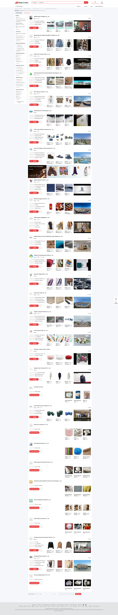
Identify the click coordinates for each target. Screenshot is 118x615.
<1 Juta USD (19, 67)
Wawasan (80, 604)
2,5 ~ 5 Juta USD (20, 73)
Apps (91, 6)
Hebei (18, 96)
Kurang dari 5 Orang (20, 82)
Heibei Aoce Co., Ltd (41, 424)
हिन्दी (78, 606)
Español (45, 606)
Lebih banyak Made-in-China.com (63, 604)
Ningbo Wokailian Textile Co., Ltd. (41, 180)
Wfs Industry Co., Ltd (41, 91)
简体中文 (29, 606)
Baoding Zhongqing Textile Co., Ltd (41, 198)
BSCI (17, 56)
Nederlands (75, 606)
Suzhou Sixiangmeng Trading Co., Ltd (42, 499)
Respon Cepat (19, 46)
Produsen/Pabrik (20, 36)
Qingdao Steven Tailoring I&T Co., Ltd (42, 368)
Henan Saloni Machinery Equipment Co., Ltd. (44, 129)
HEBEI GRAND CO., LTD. (42, 217)
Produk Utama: (32, 22)
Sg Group (38, 387)
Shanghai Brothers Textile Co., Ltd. (41, 556)
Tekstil (18, 17)
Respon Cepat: (32, 116)
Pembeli (78, 6)
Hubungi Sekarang (34, 28)
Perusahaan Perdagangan (21, 34)
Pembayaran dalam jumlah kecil (20, 50)
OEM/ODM (19, 45)
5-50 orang (19, 79)
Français (41, 606)
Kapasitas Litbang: (32, 80)
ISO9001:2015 (19, 61)
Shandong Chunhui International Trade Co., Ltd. (44, 537)
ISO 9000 (18, 59)
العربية (71, 606)
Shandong (18, 97)
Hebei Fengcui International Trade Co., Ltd (43, 462)
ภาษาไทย (82, 606)
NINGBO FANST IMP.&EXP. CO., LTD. (41, 16)
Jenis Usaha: (31, 21)
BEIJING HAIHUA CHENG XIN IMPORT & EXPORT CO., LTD (46, 35)
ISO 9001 (18, 55)
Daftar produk (19, 12)
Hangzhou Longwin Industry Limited (42, 349)
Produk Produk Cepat (73, 604)
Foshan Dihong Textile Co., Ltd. (41, 330)
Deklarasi (39, 604)
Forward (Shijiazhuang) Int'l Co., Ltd (42, 575)
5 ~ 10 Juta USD (20, 68)
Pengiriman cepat (20, 48)
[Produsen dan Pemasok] (21, 2)
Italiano (57, 606)
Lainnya (18, 40)
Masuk (102, 3)
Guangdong (19, 93)
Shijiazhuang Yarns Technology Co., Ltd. (43, 110)
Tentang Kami (34, 604)
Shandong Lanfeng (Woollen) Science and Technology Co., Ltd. (48, 481)
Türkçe (86, 606)
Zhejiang (18, 91)
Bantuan (85, 6)
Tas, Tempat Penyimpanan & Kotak (21, 21)
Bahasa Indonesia (96, 606)
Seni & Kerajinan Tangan (20, 27)
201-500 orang (19, 84)
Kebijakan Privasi (53, 604)
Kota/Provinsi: (32, 24)
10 (35, 593)
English (25, 606)
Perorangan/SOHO (20, 37)
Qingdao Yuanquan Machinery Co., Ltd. (42, 311)
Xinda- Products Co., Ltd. (41, 518)
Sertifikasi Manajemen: (33, 302)
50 (40, 593)
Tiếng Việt (90, 606)
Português (53, 606)
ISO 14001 (18, 58)
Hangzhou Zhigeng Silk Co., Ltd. (41, 274)
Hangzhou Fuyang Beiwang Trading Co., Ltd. (43, 255)
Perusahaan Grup (20, 39)
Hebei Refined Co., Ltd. (41, 443)
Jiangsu (18, 94)
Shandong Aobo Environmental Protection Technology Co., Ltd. (48, 73)
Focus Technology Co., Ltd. (55, 608)
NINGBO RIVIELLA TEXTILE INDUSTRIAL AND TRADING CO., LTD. (48, 236)
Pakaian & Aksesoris (21, 19)
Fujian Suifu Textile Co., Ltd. (40, 293)
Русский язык (62, 606)
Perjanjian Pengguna (45, 604)
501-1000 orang (20, 85)
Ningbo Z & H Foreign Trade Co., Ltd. (42, 54)
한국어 (67, 606)
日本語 (37, 606)
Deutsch (49, 606)
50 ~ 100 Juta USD (20, 72)
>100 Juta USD (19, 70)
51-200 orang (19, 80)
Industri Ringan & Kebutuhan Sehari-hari (20, 24)
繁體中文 (33, 606)
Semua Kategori (19, 6)
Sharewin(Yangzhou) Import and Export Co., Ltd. (44, 148)
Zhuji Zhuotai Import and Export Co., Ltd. (43, 405)
